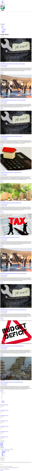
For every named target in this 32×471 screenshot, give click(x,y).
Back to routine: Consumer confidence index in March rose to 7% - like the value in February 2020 (13, 273)
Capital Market (5, 66)
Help (2, 453)
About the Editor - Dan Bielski (5, 450)
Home (2, 27)
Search (3, 2)
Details (4, 62)
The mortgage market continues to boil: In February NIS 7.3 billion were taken (10, 202)
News (2, 30)
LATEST (3, 401)
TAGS (3, 400)
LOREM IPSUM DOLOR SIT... (4, 410)
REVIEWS (3, 402)
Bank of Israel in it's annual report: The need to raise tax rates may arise (9, 237)
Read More (1, 108)
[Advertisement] (16, 17)
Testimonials (3, 455)
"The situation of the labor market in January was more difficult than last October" (11, 136)
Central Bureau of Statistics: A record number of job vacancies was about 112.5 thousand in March (13, 309)
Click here (5, 449)
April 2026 (1, 445)
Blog (2, 1)
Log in (3, 25)
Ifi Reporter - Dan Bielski (4, 65)
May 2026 (1, 444)
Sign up (3, 26)
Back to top (1, 470)
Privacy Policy (3, 451)
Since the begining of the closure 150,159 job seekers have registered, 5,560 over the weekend (12, 63)
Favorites (4, 29)
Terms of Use (3, 452)
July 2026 (1, 443)
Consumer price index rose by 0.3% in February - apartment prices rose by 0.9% (11, 172)
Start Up (3, 32)
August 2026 (2, 442)
